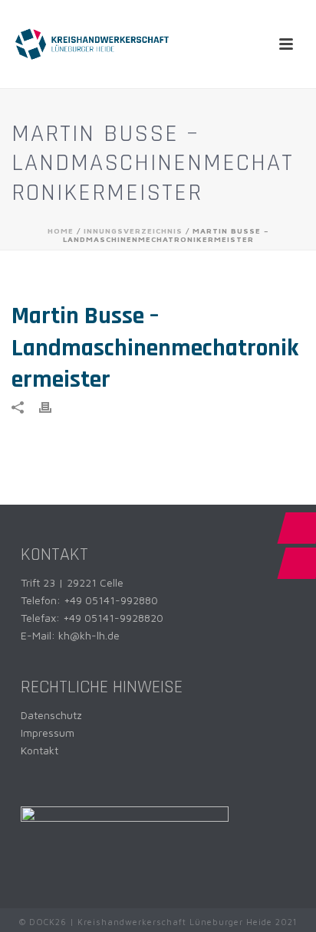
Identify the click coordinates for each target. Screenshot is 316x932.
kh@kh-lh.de (89, 635)
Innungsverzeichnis (133, 230)
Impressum (47, 732)
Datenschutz (51, 714)
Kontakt (39, 750)
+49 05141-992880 (111, 600)
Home (61, 230)
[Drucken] (53, 406)
